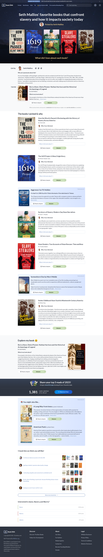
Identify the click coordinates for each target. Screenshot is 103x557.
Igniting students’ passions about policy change (35, 465)
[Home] (8, 5)
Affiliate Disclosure (86, 534)
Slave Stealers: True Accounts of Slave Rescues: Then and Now (60, 244)
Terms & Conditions (86, 540)
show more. (43, 99)
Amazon (50, 102)
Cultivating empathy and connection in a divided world (37, 473)
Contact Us (58, 544)
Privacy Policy (85, 537)
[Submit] (67, 5)
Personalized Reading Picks (57, 5)
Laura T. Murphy (44, 214)
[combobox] (79, 5)
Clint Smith (42, 122)
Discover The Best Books (37, 534)
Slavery (21, 513)
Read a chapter (37, 102)
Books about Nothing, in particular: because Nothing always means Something (40, 480)
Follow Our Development (36, 537)
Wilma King (42, 303)
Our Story (58, 534)
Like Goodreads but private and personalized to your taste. (56, 1)
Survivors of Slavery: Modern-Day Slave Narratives (56, 212)
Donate (57, 550)
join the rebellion (71, 107)
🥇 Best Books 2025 (42, 5)
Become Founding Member (62, 547)
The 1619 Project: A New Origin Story (51, 156)
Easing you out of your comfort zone (32, 488)
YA (35, 5)
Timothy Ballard (44, 246)
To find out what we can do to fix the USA (34, 457)
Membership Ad (81, 189)
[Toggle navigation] (100, 5)
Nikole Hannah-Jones (45, 158)
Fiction (19, 5)
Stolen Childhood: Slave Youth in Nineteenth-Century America (60, 300)
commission (49, 107)
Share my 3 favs (64, 392)
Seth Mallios (58, 24)
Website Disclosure (86, 544)
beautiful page (49, 385)
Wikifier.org (16, 538)
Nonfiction (26, 5)
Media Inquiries (59, 540)
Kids (31, 5)
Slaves (21, 507)
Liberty (21, 520)
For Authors (58, 537)
